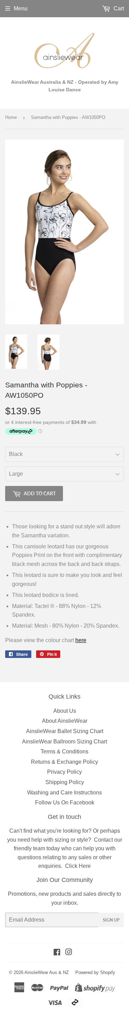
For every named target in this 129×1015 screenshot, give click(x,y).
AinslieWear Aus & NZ (46, 972)
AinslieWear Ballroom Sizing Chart (64, 741)
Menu (21, 8)
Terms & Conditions (64, 751)
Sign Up (111, 920)
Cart (118, 8)
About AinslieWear (64, 721)
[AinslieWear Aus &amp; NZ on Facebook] (57, 953)
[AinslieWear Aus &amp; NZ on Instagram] (68, 953)
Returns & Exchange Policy (64, 762)
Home (11, 117)
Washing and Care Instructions (64, 792)
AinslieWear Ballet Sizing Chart (64, 731)
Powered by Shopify (95, 972)
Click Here (78, 866)
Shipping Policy (64, 782)
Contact (103, 840)
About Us (64, 711)
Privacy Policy (64, 772)
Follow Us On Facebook (64, 802)
